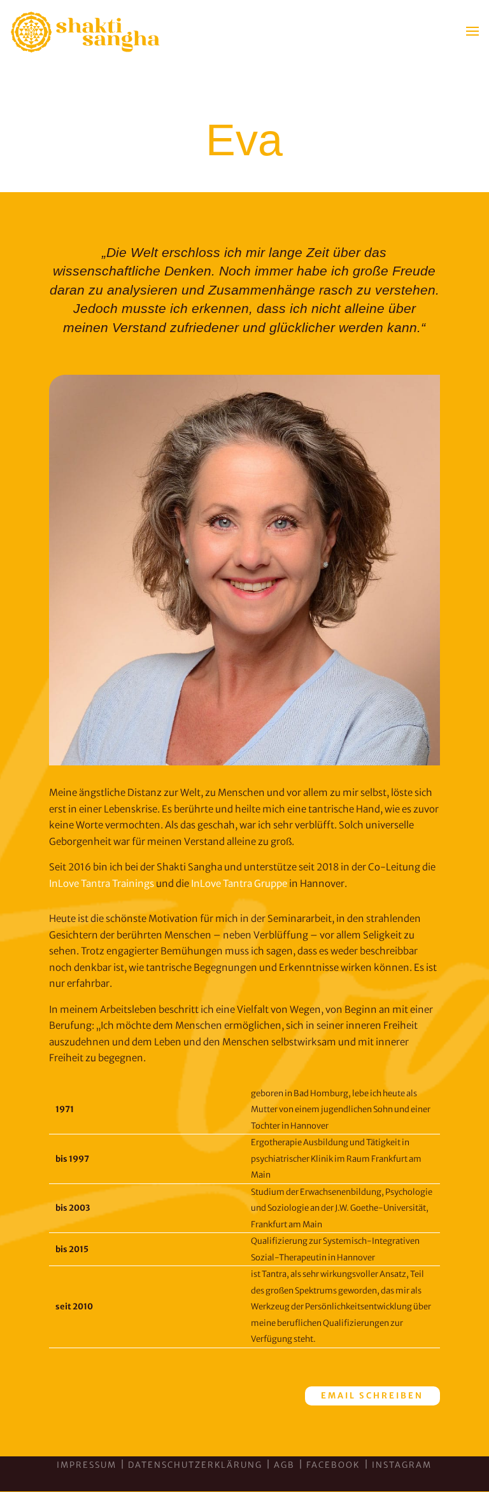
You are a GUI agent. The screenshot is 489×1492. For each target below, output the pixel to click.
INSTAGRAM (402, 1465)
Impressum (87, 1465)
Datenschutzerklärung (195, 1465)
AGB (284, 1465)
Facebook (334, 1465)
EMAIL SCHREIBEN (372, 1395)
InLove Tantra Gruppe (239, 883)
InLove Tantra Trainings (101, 883)
